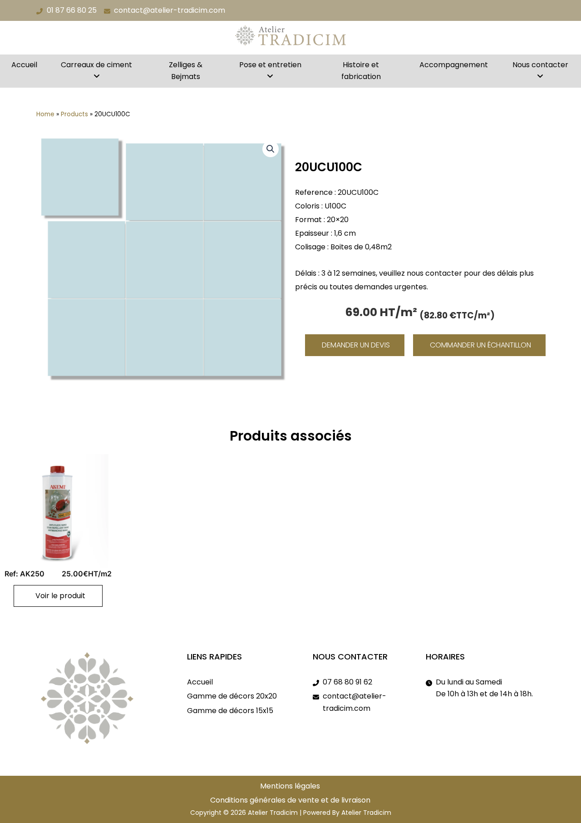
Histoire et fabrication (361, 70)
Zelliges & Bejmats (185, 70)
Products (74, 114)
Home (45, 114)
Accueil (24, 64)
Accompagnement (453, 64)
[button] (270, 149)
